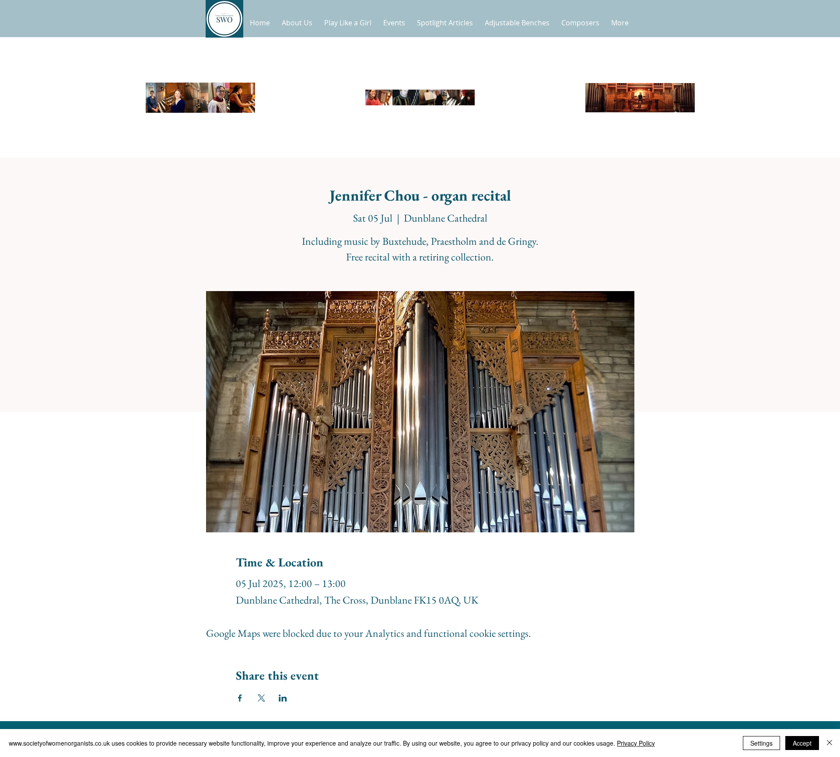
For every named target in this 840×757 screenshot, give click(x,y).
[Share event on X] (261, 697)
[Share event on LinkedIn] (283, 697)
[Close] (829, 743)
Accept (802, 743)
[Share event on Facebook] (240, 697)
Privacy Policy (636, 743)
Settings (761, 743)
